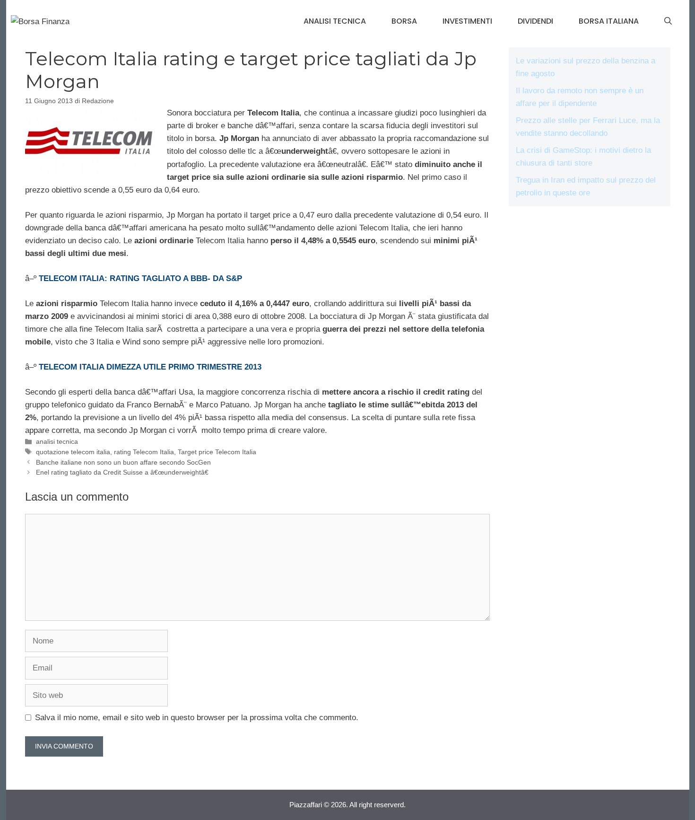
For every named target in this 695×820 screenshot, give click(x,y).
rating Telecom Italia (144, 452)
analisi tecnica (335, 21)
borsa (404, 21)
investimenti (467, 21)
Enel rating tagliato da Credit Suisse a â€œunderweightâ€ (122, 472)
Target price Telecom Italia (217, 452)
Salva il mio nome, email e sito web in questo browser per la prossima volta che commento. (196, 717)
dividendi (535, 21)
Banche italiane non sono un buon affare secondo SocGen (123, 462)
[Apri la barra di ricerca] (668, 21)
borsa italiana (609, 21)
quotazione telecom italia (73, 452)
